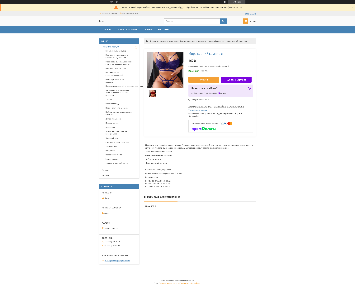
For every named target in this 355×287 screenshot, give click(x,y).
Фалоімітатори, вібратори (117, 163)
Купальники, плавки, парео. (117, 51)
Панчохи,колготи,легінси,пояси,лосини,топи (124, 86)
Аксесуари (110, 127)
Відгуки (105, 176)
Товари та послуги (126, 30)
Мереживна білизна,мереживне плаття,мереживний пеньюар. (197, 41)
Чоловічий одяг (112, 138)
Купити (204, 80)
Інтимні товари (112, 159)
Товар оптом (111, 146)
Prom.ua (190, 281)
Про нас (148, 30)
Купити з (231, 80)
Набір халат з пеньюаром (117, 108)
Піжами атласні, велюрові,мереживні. (114, 74)
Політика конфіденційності (190, 283)
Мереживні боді (112, 104)
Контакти (163, 30)
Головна (106, 30)
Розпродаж (110, 151)
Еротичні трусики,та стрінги (117, 142)
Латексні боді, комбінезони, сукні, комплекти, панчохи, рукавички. (117, 92)
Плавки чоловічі (112, 123)
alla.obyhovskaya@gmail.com (117, 261)
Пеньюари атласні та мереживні (115, 80)
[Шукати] (223, 21)
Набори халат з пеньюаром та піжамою (119, 113)
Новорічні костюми (114, 155)
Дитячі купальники (113, 119)
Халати (109, 100)
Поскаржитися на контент (169, 283)
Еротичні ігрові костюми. (116, 68)
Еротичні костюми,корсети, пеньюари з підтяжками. (117, 56)
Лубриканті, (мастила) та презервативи (116, 132)
